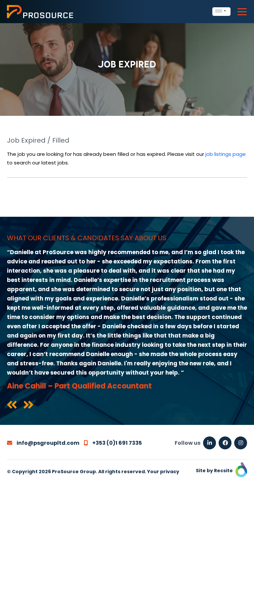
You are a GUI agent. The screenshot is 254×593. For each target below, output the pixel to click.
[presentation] (12, 405)
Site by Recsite (215, 470)
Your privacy (163, 471)
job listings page (225, 154)
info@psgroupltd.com (47, 443)
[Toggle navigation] (242, 12)
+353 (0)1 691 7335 (116, 443)
